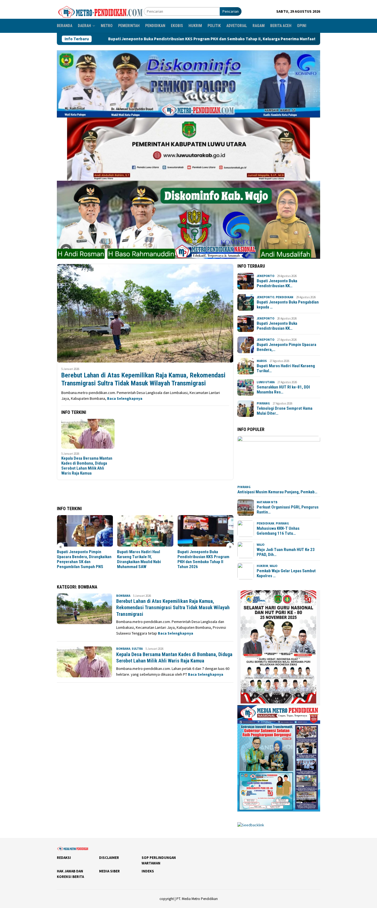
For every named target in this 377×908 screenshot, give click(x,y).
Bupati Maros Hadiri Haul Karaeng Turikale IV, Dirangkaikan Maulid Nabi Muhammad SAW (139, 559)
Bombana (123, 596)
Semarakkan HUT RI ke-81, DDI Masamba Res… (283, 390)
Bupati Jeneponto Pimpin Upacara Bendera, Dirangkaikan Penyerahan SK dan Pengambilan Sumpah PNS (84, 559)
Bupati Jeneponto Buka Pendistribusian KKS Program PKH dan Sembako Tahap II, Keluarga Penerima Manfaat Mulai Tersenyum (169, 38)
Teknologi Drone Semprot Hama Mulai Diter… (284, 411)
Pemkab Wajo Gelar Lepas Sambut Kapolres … (286, 573)
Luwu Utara (266, 382)
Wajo (260, 545)
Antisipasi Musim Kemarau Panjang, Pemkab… (277, 491)
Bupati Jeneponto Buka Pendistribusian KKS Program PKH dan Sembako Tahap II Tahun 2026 (203, 559)
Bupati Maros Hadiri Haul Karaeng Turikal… (286, 368)
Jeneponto (265, 276)
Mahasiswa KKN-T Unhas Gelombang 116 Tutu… (278, 531)
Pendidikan (284, 297)
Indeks (148, 871)
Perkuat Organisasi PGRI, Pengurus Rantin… (287, 510)
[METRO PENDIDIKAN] (100, 11)
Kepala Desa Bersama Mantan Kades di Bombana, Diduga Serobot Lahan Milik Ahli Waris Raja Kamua (86, 466)
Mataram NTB (267, 502)
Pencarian (230, 11)
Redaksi (64, 857)
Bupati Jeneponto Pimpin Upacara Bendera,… (286, 347)
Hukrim (262, 566)
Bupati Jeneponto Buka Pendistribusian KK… (277, 283)
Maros (262, 361)
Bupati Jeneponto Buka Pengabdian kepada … (288, 305)
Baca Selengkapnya (124, 398)
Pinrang (263, 403)
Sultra (137, 649)
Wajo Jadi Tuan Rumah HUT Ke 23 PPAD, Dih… (286, 552)
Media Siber (109, 871)
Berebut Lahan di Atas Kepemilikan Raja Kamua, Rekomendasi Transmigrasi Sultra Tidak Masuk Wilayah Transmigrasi (143, 379)
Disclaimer (109, 857)
